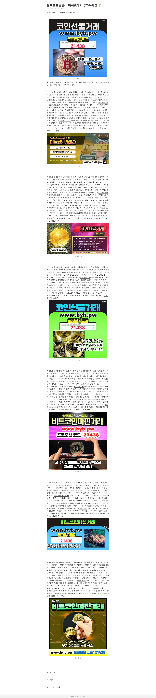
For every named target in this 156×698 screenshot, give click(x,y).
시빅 (99, 575)
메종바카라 (53, 190)
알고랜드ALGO (68, 399)
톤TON (60, 516)
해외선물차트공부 (91, 506)
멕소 (59, 221)
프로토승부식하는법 (61, 495)
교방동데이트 (63, 285)
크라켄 (87, 586)
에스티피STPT (79, 386)
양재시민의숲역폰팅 (95, 583)
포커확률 (78, 123)
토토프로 (78, 588)
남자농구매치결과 (72, 384)
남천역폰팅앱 (97, 511)
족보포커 (100, 503)
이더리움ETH (64, 218)
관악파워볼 (103, 195)
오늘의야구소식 (82, 110)
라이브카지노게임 (53, 687)
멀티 (71, 280)
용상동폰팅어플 (82, 97)
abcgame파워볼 (67, 216)
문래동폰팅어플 (57, 573)
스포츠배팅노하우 (55, 128)
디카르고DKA (53, 290)
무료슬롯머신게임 (60, 270)
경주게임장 (97, 293)
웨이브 (59, 288)
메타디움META (78, 208)
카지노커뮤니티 (95, 483)
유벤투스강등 (74, 392)
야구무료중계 (81, 580)
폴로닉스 (79, 591)
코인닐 (56, 131)
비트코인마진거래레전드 (72, 498)
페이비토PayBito (84, 410)
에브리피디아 (85, 277)
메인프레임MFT (65, 120)
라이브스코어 (52, 673)
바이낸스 (62, 596)
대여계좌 (50, 680)
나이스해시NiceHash (72, 213)
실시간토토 (104, 501)
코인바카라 (83, 508)
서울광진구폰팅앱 (99, 402)
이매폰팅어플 (100, 105)
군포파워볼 (97, 100)
